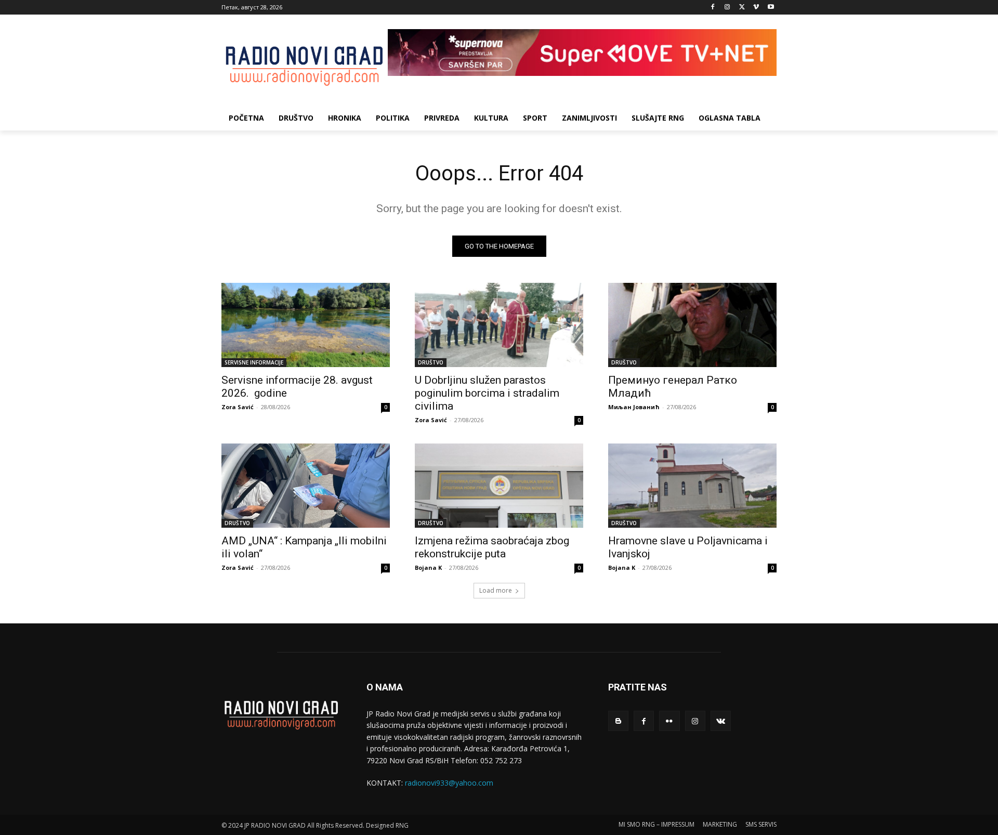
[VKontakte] (721, 721)
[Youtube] (771, 8)
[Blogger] (618, 721)
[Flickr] (669, 721)
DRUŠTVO (430, 362)
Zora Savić (237, 407)
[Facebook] (713, 8)
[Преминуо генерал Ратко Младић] (692, 325)
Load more (495, 590)
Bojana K (428, 567)
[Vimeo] (756, 8)
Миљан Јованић (634, 407)
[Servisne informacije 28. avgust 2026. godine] (305, 325)
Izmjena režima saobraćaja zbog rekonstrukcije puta (492, 547)
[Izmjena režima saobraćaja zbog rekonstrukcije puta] (499, 485)
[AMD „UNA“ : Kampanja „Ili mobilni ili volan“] (305, 485)
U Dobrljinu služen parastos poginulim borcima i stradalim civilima (487, 393)
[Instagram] (727, 8)
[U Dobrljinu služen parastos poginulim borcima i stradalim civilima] (499, 325)
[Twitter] (742, 8)
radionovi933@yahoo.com (449, 783)
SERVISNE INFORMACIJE (254, 362)
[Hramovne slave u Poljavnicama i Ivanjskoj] (692, 485)
